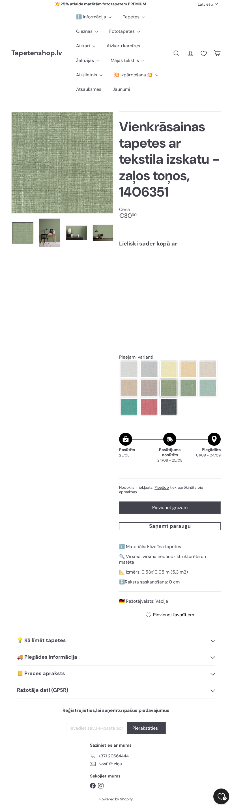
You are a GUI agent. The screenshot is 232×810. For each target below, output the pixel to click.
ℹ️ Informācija (91, 17)
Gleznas (85, 31)
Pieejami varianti (136, 357)
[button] (129, 369)
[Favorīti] (203, 53)
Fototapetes (122, 31)
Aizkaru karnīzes (123, 46)
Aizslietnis (87, 75)
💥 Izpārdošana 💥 (134, 75)
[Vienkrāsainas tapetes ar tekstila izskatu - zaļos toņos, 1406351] (169, 274)
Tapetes (132, 17)
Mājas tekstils (125, 60)
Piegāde (161, 487)
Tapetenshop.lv (36, 53)
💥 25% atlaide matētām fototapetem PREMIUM (100, 4)
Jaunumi (121, 89)
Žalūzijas (85, 60)
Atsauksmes (88, 89)
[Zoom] (62, 162)
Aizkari (83, 46)
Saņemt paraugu (170, 526)
